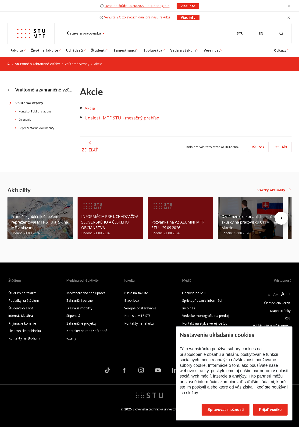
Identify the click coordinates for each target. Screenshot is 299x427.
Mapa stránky (280, 310)
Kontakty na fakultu (139, 323)
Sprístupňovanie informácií (202, 300)
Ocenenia (25, 120)
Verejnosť (212, 50)
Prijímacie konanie (22, 323)
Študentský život (20, 308)
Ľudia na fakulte (136, 293)
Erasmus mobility (79, 308)
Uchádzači (74, 50)
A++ (286, 294)
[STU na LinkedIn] (175, 370)
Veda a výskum (183, 50)
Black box (131, 300)
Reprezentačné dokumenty (36, 128)
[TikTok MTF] (107, 370)
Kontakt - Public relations (35, 111)
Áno (261, 147)
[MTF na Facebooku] (124, 370)
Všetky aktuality (271, 190)
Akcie (90, 108)
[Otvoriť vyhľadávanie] (281, 33)
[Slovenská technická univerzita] (149, 395)
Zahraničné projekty (81, 323)
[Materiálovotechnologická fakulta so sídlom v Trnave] (31, 33)
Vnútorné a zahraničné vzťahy (37, 64)
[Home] (8, 64)
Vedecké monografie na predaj (205, 315)
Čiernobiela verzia (277, 303)
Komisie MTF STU (138, 315)
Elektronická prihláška (24, 331)
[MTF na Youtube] (158, 370)
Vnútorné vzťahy (77, 64)
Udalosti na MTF (194, 293)
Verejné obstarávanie (140, 308)
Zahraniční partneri (80, 300)
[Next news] (281, 218)
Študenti (98, 50)
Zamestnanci (125, 50)
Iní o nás (188, 308)
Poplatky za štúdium (23, 300)
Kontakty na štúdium (24, 338)
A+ (275, 294)
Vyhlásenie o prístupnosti (272, 325)
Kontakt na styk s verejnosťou (205, 323)
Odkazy (280, 50)
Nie (284, 147)
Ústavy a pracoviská (84, 33)
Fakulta (17, 50)
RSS (288, 318)
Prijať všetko (270, 410)
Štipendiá (73, 315)
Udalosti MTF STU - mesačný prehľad (122, 118)
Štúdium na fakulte (22, 293)
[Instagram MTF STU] (141, 370)
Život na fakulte (44, 50)
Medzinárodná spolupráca (86, 293)
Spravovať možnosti (225, 410)
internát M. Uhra (20, 315)
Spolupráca (153, 50)
